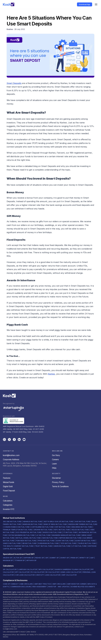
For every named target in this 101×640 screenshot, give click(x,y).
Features (6, 478)
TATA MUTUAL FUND (68, 543)
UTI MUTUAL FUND (79, 546)
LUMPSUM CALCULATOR (27, 569)
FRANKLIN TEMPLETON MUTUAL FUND (17, 530)
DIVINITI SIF (64, 558)
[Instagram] (4, 439)
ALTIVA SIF (18, 558)
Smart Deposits (14, 83)
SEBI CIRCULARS (26, 584)
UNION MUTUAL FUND (62, 546)
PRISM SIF (74, 558)
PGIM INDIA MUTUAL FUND (26, 541)
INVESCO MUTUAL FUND (52, 532)
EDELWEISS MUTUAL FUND (82, 527)
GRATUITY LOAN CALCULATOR (48, 575)
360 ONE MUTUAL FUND (12, 521)
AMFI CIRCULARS (59, 584)
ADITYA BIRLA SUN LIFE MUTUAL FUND (58, 521)
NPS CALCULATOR (46, 569)
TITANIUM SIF (20, 560)
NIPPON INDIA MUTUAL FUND (70, 538)
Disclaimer (56, 478)
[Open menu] (96, 4)
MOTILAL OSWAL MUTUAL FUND (28, 538)
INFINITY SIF (84, 558)
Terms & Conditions (60, 486)
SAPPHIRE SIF (29, 558)
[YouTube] (24, 439)
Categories (7, 505)
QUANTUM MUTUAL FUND (85, 541)
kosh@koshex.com (11, 455)
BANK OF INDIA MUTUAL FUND (55, 524)
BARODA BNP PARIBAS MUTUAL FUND (82, 524)
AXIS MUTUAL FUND (82, 521)
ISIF (47, 558)
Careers (55, 459)
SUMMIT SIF (54, 558)
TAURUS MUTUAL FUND (87, 543)
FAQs (54, 468)
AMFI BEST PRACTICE (42, 584)
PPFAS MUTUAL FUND (46, 541)
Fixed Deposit (9, 490)
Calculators (7, 501)
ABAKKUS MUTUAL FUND (32, 521)
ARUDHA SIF (7, 558)
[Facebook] (14, 439)
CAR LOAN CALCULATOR (25, 575)
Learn (54, 464)
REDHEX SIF (39, 558)
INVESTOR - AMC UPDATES (58, 587)
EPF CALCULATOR (22, 572)
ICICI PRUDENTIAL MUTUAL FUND (28, 532)
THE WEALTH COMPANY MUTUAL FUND (18, 546)
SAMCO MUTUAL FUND (12, 543)
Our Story (56, 455)
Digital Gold (8, 486)
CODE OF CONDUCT (11, 584)
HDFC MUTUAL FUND (62, 530)
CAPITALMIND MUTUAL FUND (42, 527)
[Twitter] (9, 439)
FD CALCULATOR (37, 572)
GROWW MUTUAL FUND (43, 530)
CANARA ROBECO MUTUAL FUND (17, 527)
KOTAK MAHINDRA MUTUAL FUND (22, 535)
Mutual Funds (8, 482)
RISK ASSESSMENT (40, 587)
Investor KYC (8, 509)
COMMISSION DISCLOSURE (20, 587)
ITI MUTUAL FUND (70, 532)
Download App (84, 4)
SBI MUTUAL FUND (29, 543)
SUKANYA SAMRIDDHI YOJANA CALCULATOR (72, 569)
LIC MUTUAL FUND (43, 535)
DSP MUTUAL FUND (62, 527)
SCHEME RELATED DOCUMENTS (83, 587)
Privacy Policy (58, 482)
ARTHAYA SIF (31, 560)
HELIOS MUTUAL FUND (80, 530)
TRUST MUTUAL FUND (43, 546)
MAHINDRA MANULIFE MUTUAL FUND (66, 535)
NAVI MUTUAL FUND (50, 538)
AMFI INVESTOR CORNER (76, 584)
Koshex (51, 374)
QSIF (92, 558)
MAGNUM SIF (8, 560)
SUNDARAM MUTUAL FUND (48, 543)
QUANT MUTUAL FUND (65, 541)
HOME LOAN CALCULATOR (70, 572)
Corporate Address (11, 459)
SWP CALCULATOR (69, 575)
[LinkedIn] (19, 439)
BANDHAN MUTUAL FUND (32, 524)
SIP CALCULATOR (10, 569)
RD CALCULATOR (52, 572)
